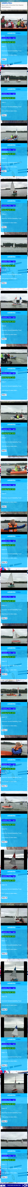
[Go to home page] (1, 1185)
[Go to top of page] (27, 1185)
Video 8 (4, 451)
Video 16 (4, 898)
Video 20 (4, 1121)
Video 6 (4, 339)
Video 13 (4, 730)
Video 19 (4, 1065)
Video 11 (4, 618)
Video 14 (4, 786)
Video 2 (4, 115)
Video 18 (4, 1009)
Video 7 (4, 395)
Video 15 (4, 842)
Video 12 (4, 674)
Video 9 (4, 507)
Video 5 (4, 283)
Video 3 (4, 171)
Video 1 (4, 59)
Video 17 (4, 954)
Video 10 (4, 562)
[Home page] (14, 1)
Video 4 (4, 227)
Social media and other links (14, 1185)
